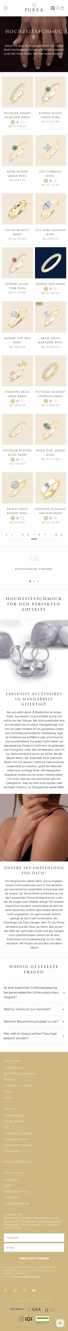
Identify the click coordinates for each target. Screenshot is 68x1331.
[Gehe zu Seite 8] (61, 535)
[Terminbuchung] (53, 8)
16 (56, 535)
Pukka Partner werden (18, 1085)
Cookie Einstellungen (17, 1203)
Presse (8, 1091)
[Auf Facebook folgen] (5, 1290)
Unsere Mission (13, 1067)
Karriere (8, 1097)
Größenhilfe (11, 1151)
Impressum (11, 1179)
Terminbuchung (14, 1115)
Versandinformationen (18, 1145)
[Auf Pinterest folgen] (24, 1290)
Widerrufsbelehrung (16, 1191)
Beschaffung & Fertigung (20, 1073)
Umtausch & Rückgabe (18, 1133)
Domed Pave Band (50, 284)
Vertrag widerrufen (18, 1161)
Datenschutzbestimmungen (26, 1276)
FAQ (6, 1127)
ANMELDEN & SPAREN (34, 1258)
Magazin (9, 1079)
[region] (34, 564)
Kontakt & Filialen (15, 1121)
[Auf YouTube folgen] (34, 1290)
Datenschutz (12, 1197)
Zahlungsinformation (17, 1139)
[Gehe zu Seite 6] (6, 535)
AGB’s (7, 1185)
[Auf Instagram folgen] (15, 1290)
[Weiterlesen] (34, 58)
